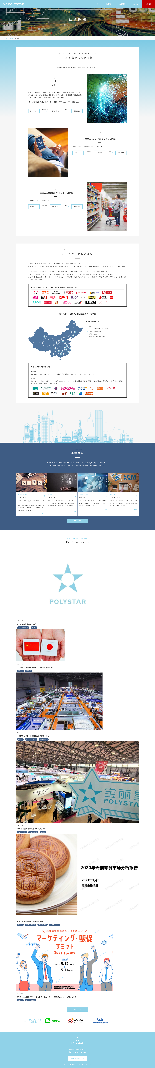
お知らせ (20, 671)
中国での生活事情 (30, 924)
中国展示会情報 (44, 739)
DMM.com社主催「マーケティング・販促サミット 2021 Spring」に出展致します (46, 997)
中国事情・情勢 (22, 832)
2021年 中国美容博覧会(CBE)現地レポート (32, 829)
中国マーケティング (23, 627)
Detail (43, 513)
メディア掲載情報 (30, 1000)
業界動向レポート (54, 924)
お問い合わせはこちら (77, 1058)
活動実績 (34, 627)
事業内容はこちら (77, 520)
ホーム (5, 38)
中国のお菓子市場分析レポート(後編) (30, 921)
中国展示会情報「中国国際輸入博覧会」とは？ (34, 736)
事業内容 (10, 38)
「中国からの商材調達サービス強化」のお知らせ (34, 667)
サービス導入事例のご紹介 (26, 624)
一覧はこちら (77, 1009)
